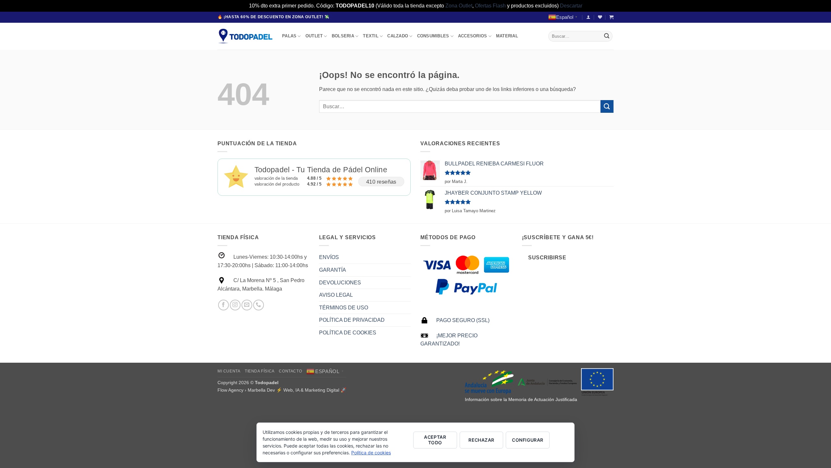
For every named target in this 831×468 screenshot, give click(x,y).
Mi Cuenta (229, 371)
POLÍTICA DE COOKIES (347, 332)
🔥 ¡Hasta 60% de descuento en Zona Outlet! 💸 (273, 17)
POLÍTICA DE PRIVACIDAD (352, 320)
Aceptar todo (435, 439)
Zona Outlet (458, 5)
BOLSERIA (343, 35)
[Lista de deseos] (600, 17)
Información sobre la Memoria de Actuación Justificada (521, 399)
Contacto (290, 371)
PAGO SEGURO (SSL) (463, 320)
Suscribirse (547, 257)
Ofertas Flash (490, 5)
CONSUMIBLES (433, 35)
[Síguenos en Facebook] (223, 305)
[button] (588, 17)
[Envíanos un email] (247, 305)
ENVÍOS (329, 257)
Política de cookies (371, 452)
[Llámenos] (258, 305)
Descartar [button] (571, 5)
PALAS (289, 35)
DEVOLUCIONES (340, 282)
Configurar (527, 440)
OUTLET (314, 35)
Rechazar (481, 440)
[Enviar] (606, 36)
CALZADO (397, 35)
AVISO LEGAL (336, 295)
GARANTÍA (332, 270)
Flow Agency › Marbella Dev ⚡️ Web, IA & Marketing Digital (278, 390)
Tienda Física (260, 371)
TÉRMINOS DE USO (343, 307)
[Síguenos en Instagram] (235, 305)
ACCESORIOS (472, 35)
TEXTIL (370, 35)
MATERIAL (507, 35)
